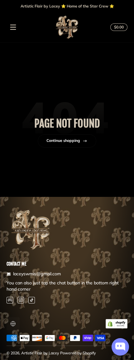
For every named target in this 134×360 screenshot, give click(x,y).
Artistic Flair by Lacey (40, 353)
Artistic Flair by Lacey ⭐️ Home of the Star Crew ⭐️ (67, 6)
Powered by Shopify (78, 353)
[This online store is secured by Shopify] (116, 323)
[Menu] (13, 27)
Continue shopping (63, 140)
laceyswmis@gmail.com (37, 274)
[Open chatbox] (120, 347)
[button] (118, 27)
